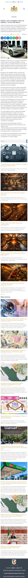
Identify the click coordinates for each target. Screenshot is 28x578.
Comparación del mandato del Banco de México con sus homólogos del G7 (14, 164)
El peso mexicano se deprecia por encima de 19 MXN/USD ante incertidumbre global (13, 351)
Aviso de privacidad (8, 576)
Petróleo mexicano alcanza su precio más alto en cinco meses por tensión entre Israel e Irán (14, 482)
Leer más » (3, 172)
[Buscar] (26, 141)
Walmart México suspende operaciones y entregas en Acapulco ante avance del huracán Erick (14, 448)
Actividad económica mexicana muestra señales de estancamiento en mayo (12, 384)
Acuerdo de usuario (19, 576)
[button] (24, 9)
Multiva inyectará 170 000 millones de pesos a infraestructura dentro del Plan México (14, 515)
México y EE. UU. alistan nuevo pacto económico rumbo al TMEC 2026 (11, 546)
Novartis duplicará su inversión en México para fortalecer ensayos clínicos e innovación (14, 319)
